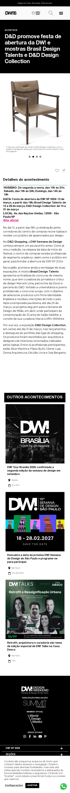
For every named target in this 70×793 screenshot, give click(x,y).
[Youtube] (40, 736)
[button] (61, 13)
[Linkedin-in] (35, 736)
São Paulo (16, 568)
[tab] (35, 748)
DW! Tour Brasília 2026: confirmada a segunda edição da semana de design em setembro (33, 471)
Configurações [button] (14, 785)
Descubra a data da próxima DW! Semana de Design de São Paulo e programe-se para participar (34, 559)
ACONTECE (11, 30)
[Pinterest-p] (45, 736)
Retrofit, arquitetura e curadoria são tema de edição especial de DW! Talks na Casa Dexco (34, 646)
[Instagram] (25, 736)
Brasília (15, 480)
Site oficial (11, 220)
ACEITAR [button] (32, 785)
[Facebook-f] (30, 736)
